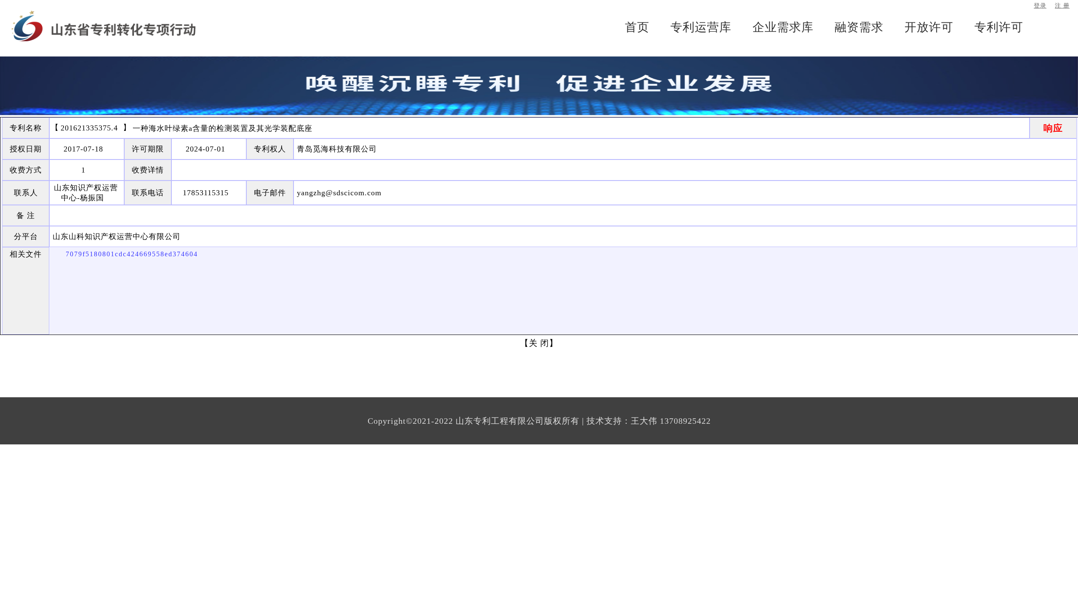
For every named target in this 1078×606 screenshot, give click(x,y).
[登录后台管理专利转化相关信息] (103, 27)
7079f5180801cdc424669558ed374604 (132, 254)
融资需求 (859, 27)
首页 (637, 27)
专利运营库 (700, 27)
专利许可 (998, 27)
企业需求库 (783, 27)
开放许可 (929, 27)
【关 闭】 (539, 343)
